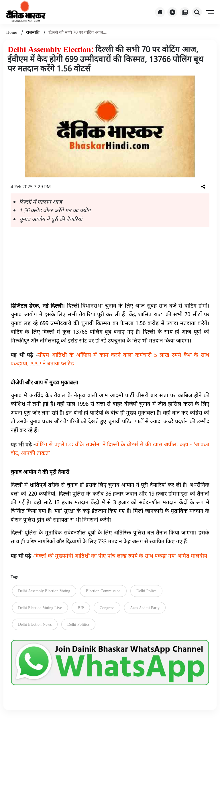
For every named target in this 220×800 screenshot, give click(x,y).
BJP (81, 607)
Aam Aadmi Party (145, 607)
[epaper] (185, 12)
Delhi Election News (35, 624)
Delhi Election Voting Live (40, 607)
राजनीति (33, 32)
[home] (160, 12)
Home (12, 32)
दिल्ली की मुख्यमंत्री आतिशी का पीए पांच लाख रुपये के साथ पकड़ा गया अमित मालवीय (109, 555)
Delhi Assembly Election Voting (44, 590)
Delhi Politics (78, 624)
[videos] (172, 12)
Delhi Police (146, 590)
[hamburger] (210, 12)
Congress (107, 607)
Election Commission (103, 590)
